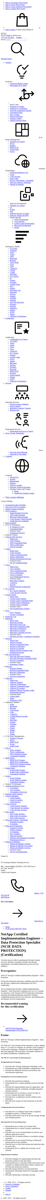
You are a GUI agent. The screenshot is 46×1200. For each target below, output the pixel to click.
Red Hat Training (16, 668)
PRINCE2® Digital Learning (20, 764)
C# (11, 208)
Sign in (7, 1194)
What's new (14, 539)
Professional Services (17, 533)
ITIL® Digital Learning (18, 754)
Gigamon (13, 282)
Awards (12, 479)
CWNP (12, 270)
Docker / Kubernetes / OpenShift (21, 180)
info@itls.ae (5, 897)
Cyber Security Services (18, 593)
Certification (9, 318)
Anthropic (13, 250)
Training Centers (16, 118)
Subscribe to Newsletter (18, 454)
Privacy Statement (11, 1186)
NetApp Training (16, 642)
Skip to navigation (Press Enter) (16, 3)
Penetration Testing (16, 664)
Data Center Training (17, 814)
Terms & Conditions (12, 1184)
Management (14, 481)
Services (8, 383)
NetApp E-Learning (17, 648)
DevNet (12, 585)
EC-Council (14, 276)
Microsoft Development (22, 225)
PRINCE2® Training (17, 760)
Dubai (16, 491)
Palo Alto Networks (17, 302)
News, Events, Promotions (14, 433)
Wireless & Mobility (17, 184)
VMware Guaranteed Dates (19, 686)
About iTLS (14, 477)
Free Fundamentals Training (20, 609)
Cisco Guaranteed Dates (18, 571)
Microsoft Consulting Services (20, 632)
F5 (11, 278)
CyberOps (13, 583)
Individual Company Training (20, 408)
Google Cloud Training (18, 599)
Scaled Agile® (15, 375)
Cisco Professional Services (19, 577)
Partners (13, 483)
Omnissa (13, 300)
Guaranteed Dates (16, 113)
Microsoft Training (16, 623)
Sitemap (8, 1190)
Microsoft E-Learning (17, 631)
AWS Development (21, 219)
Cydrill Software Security (19, 716)
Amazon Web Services (13, 537)
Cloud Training (15, 798)
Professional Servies (17, 652)
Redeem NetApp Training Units (21, 650)
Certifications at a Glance (19, 339)
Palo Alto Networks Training (20, 656)
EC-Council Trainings (17, 591)
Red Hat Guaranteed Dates (19, 670)
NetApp (13, 294)
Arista (12, 252)
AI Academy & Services (18, 792)
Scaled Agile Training (17, 770)
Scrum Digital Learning (18, 780)
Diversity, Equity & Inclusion (20, 487)
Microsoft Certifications (18, 629)
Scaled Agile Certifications (19, 772)
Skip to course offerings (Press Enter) (18, 7)
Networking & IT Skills (18, 85)
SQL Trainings (15, 834)
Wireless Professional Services (20, 559)
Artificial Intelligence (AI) (19, 173)
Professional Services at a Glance (21, 431)
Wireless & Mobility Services (20, 848)
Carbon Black (15, 696)
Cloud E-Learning (16, 800)
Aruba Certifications (17, 557)
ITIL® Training (15, 750)
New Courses (14, 114)
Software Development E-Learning (22, 838)
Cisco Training (15, 569)
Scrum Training (15, 778)
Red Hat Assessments (17, 676)
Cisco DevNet (19, 221)
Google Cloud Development (24, 223)
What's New (14, 551)
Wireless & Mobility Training (20, 844)
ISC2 (12, 286)
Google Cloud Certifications (20, 603)
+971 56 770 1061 (7, 37)
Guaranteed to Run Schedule (15, 505)
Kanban (12, 145)
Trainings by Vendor (17, 107)
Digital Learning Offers (18, 120)
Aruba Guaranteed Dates (18, 555)
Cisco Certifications (17, 573)
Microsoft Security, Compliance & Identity (25, 636)
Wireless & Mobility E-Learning (21, 846)
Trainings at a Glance (17, 142)
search (3, 39)
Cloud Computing (12, 796)
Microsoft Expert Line (17, 625)
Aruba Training (15, 553)
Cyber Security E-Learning (19, 808)
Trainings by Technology (18, 109)
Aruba (12, 254)
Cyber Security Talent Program (21, 519)
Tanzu (12, 698)
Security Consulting (17, 615)
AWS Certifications (17, 545)
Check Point (14, 262)
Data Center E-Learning (18, 816)
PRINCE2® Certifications (19, 762)
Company (8, 456)
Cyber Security (15, 177)
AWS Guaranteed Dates (18, 543)
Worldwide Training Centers (24, 493)
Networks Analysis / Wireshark (16, 820)
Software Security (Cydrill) (19, 213)
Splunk (12, 310)
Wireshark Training (16, 822)
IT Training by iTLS (17, 527)
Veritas (12, 314)
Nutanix (13, 296)
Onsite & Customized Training (20, 111)
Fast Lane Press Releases (18, 452)
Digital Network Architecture (20, 587)
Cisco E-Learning (16, 575)
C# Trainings (14, 832)
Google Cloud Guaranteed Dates (21, 601)
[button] (24, 30)
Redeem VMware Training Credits (22, 690)
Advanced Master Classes (19, 83)
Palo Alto (13, 369)
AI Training (14, 788)
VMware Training (16, 682)
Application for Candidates (19, 521)
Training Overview (16, 738)
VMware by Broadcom (18, 316)
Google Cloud (15, 284)
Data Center (14, 178)
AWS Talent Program (17, 515)
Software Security (16, 836)
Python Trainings (16, 830)
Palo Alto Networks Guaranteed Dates (23, 658)
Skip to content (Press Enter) (15, 9)
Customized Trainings (17, 756)
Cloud (12, 175)
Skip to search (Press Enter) (15, 5)
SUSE (12, 312)
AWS (12, 256)
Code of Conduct (16, 485)
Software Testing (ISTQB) (19, 215)
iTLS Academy (11, 511)
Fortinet (12, 280)
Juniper (12, 288)
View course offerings (14, 497)
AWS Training (15, 541)
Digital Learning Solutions (19, 404)
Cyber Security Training (18, 806)
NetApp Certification (17, 646)
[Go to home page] (3, 33)
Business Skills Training (13, 794)
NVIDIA (13, 298)
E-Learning (14, 824)
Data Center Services (17, 818)
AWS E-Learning (16, 547)
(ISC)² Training (15, 613)
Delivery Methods (16, 116)
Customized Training (17, 782)
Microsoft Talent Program (19, 517)
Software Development (14, 826)
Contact (19, 37)
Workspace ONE (16, 700)
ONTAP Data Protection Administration (16, 1029)
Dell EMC (13, 274)
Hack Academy (15, 406)
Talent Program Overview (19, 513)
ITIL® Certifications (17, 752)
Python (12, 210)
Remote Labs (14, 410)
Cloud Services (15, 802)
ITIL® (12, 144)
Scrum (12, 151)
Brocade (13, 260)
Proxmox (13, 304)
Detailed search (6, 59)
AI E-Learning (15, 790)
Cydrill (12, 272)
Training (8, 62)
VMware (9, 678)
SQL (11, 211)
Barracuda (13, 258)
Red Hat (13, 306)
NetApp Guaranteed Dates (19, 644)
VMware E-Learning (17, 688)
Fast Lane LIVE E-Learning (15, 507)
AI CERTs (13, 248)
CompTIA (13, 268)
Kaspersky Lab (15, 290)
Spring (16, 227)
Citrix (12, 266)
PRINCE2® (14, 147)
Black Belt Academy (17, 581)
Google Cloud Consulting (19, 605)
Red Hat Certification (17, 672)
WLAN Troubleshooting (18, 563)
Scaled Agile (14, 149)
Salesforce (13, 308)
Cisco (12, 264)
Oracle (12, 728)
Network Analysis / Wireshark (20, 182)
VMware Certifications (18, 684)
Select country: (10, 30)
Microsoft (13, 292)
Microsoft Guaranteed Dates (20, 627)
